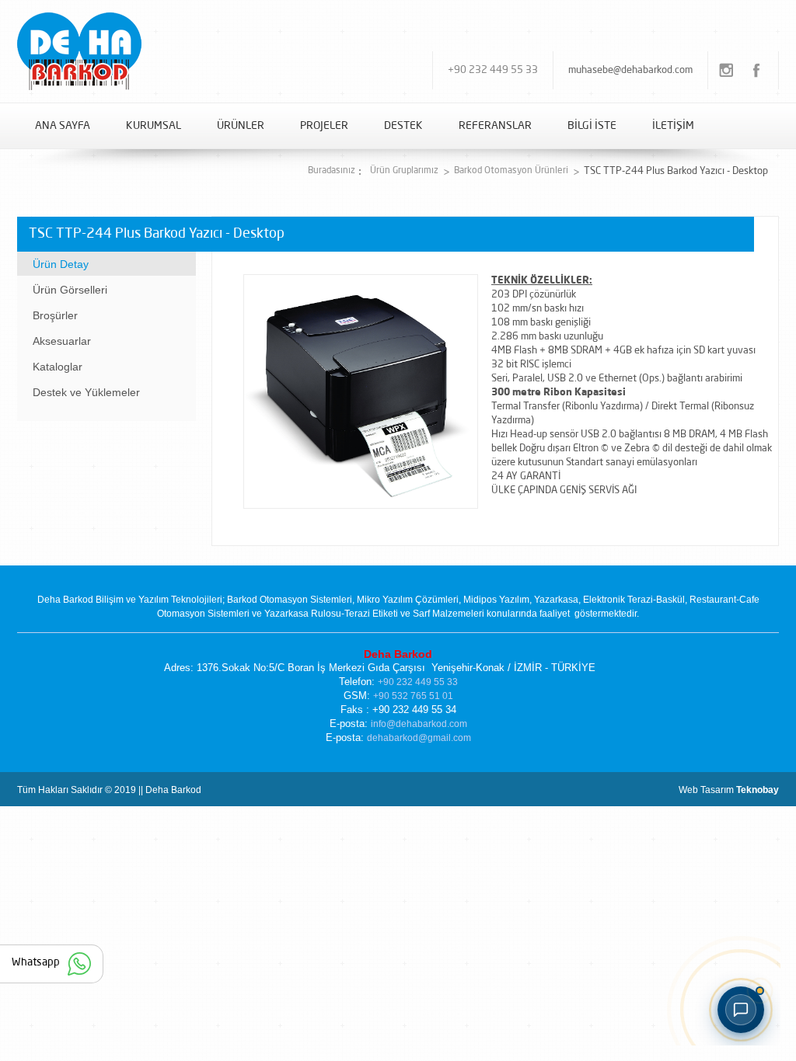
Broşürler (55, 315)
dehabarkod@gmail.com (419, 737)
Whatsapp (36, 962)
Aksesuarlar (62, 341)
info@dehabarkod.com (419, 723)
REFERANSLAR (495, 125)
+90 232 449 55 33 (493, 70)
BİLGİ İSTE (591, 125)
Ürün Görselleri (70, 290)
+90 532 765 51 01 (413, 696)
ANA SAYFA (62, 125)
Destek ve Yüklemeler (86, 392)
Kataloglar (57, 366)
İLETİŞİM (673, 125)
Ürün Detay (61, 264)
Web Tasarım (729, 789)
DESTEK (403, 125)
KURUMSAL (153, 125)
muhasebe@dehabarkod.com (630, 70)
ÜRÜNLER (240, 125)
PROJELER (324, 125)
